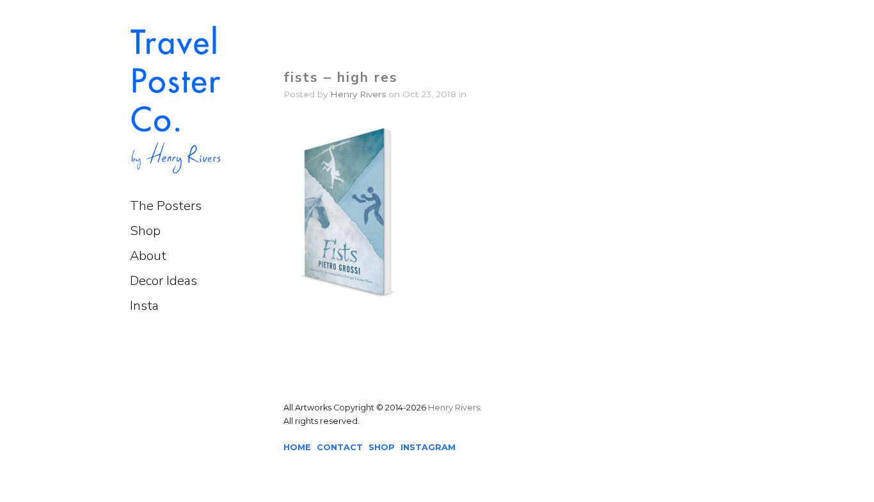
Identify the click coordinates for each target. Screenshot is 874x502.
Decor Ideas (163, 280)
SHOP (382, 447)
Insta (144, 305)
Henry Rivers (358, 94)
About (148, 255)
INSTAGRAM (428, 447)
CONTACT (340, 447)
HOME (297, 447)
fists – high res (340, 77)
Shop (145, 230)
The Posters (166, 206)
